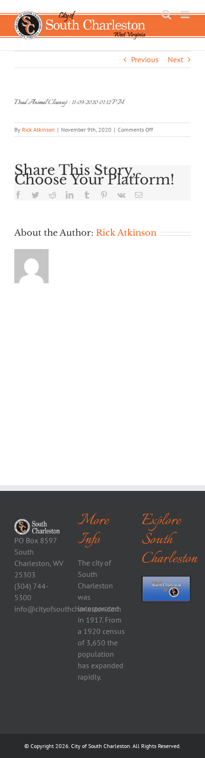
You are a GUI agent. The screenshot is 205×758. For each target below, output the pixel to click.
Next (175, 59)
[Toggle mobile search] (166, 14)
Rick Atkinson (38, 129)
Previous (145, 59)
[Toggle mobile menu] (186, 14)
